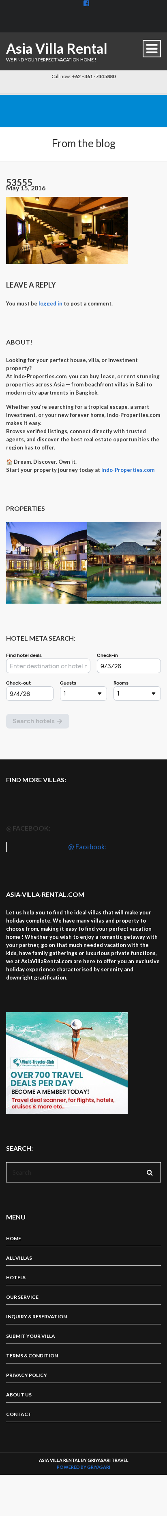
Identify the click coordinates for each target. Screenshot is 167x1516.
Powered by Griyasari (83, 1467)
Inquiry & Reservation (36, 1316)
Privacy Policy (26, 1375)
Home (13, 1238)
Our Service (22, 1297)
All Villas (19, 1258)
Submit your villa (30, 1336)
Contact (19, 1414)
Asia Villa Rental (56, 48)
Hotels (16, 1277)
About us (19, 1395)
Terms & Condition (32, 1355)
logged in (50, 303)
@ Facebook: (28, 828)
